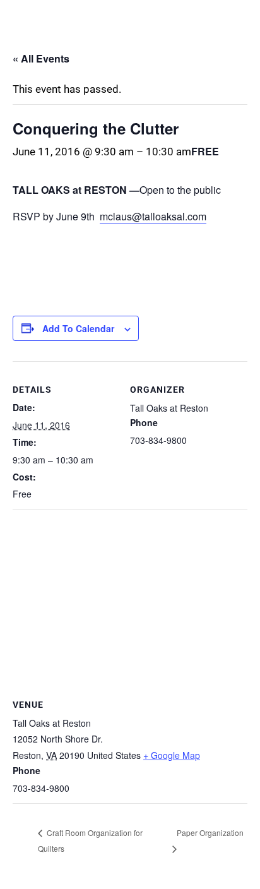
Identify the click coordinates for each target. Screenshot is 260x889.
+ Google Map (171, 755)
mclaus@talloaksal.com (153, 216)
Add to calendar (78, 328)
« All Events (41, 58)
